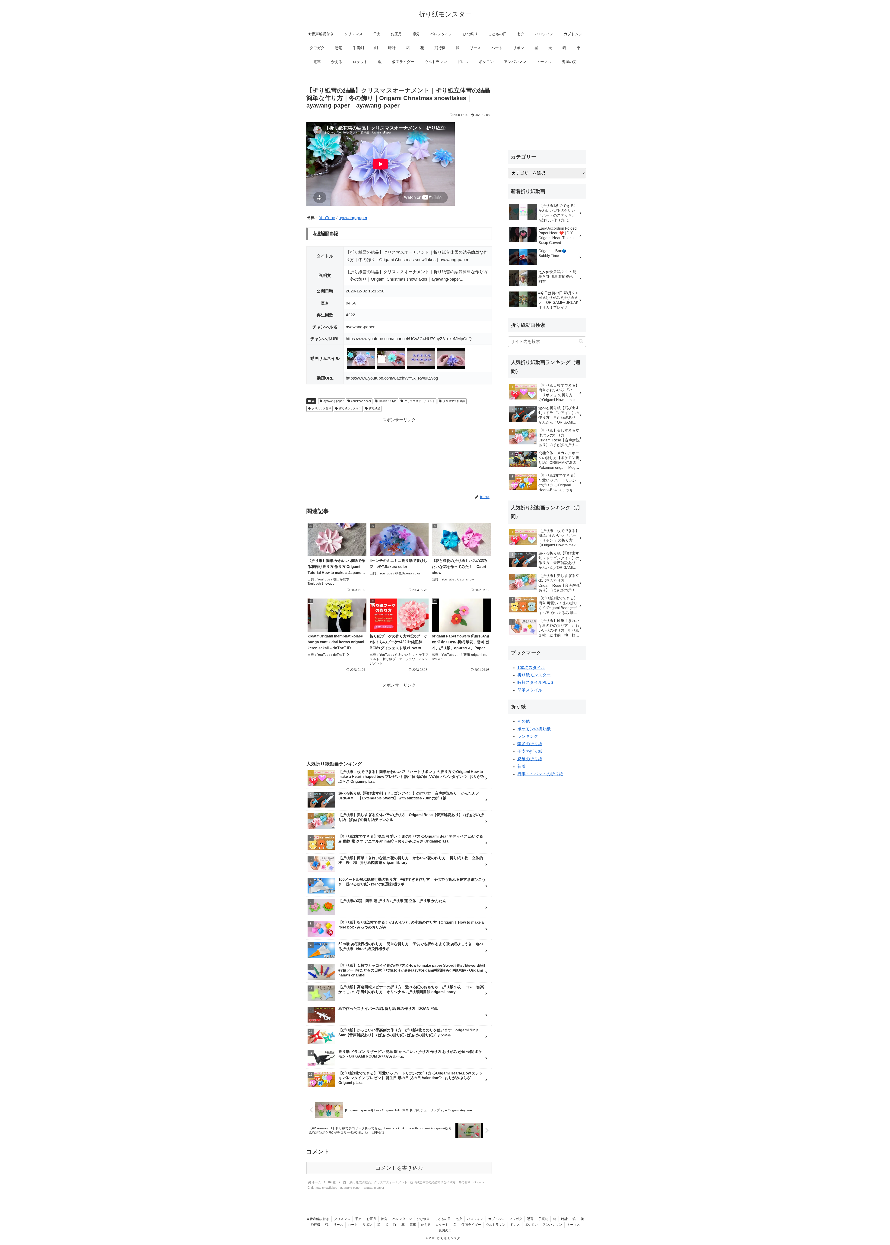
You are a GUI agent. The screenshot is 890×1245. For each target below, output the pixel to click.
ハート (353, 1224)
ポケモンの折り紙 (534, 729)
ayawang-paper (353, 217)
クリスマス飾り (321, 408)
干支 (358, 1219)
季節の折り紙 (529, 743)
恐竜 (530, 1219)
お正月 (371, 1219)
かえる (426, 1224)
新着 (521, 766)
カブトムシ (496, 1219)
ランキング (527, 736)
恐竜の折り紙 (529, 759)
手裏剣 (543, 1219)
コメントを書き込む (399, 1168)
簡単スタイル (529, 690)
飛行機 (315, 1224)
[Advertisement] (399, 456)
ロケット (441, 1224)
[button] (581, 341)
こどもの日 (443, 1219)
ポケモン (531, 1224)
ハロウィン (475, 1219)
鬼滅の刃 (445, 1230)
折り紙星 (374, 408)
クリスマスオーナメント (419, 401)
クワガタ (515, 1219)
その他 (523, 721)
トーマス (573, 1224)
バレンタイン (402, 1219)
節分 (384, 1219)
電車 (413, 1224)
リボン (367, 1224)
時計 (564, 1219)
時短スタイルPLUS (535, 682)
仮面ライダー (471, 1224)
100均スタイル (531, 667)
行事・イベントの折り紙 (540, 774)
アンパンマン (552, 1224)
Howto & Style (388, 401)
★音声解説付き (317, 1219)
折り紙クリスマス (350, 408)
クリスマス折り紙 (454, 401)
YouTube (327, 217)
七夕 (459, 1219)
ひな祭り (423, 1219)
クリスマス (342, 1219)
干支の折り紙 (529, 751)
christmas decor (361, 401)
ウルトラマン (495, 1224)
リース (338, 1224)
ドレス (515, 1224)
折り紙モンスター (534, 675)
